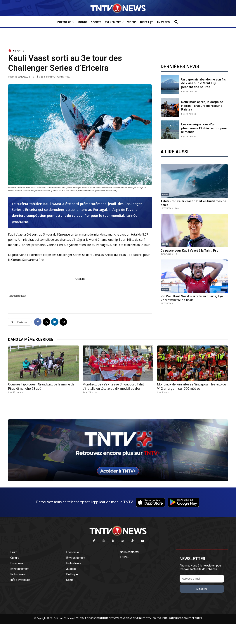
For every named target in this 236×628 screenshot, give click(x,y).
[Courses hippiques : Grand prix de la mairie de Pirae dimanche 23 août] (43, 363)
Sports (19, 50)
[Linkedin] (54, 322)
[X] (46, 322)
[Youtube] (142, 541)
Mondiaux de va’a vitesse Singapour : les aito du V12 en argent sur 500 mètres (191, 386)
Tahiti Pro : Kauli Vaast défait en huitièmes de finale (193, 203)
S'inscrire (201, 588)
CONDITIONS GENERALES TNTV (135, 618)
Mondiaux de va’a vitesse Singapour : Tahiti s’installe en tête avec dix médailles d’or (114, 386)
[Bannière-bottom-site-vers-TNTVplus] (118, 480)
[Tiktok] (133, 541)
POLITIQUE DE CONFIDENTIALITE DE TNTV (97, 618)
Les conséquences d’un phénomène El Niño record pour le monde (204, 128)
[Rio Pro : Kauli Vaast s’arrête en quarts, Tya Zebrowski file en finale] (194, 276)
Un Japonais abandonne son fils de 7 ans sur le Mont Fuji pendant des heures (203, 83)
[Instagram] (103, 541)
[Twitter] (113, 541)
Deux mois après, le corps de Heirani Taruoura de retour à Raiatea (202, 105)
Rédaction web (17, 295)
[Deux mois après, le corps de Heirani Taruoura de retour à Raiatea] (170, 107)
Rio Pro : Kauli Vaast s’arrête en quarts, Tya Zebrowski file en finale (192, 298)
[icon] (10, 50)
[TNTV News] (118, 530)
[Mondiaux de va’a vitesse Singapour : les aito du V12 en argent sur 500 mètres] (192, 363)
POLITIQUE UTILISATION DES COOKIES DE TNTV (177, 618)
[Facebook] (37, 322)
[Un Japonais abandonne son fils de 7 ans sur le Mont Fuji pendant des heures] (170, 84)
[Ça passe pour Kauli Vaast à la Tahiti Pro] (194, 231)
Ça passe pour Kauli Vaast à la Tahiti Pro (189, 250)
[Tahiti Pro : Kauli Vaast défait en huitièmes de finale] (194, 181)
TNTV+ (124, 557)
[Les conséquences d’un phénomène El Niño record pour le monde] (170, 129)
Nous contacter (129, 552)
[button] (176, 21)
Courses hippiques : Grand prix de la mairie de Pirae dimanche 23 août (41, 386)
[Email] (63, 322)
